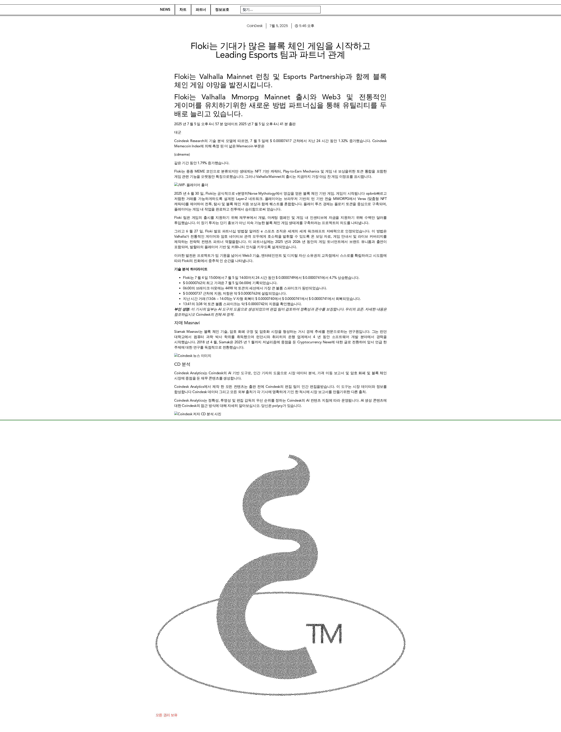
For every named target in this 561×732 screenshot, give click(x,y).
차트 (182, 9)
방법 (240, 231)
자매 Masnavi (187, 323)
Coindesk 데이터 (205, 392)
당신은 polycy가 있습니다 (281, 406)
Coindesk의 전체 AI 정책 (214, 314)
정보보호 (222, 9)
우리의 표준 (354, 309)
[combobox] (280, 9)
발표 (217, 231)
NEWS (165, 9)
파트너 (201, 9)
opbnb (371, 193)
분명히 (243, 193)
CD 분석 (182, 364)
